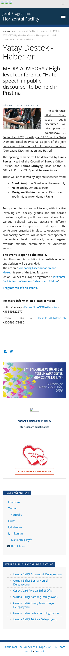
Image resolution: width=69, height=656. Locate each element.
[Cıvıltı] (11, 351)
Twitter (12, 508)
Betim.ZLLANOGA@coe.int (41, 307)
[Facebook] (5, 351)
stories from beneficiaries (34, 427)
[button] (34, 4)
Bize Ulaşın (18, 546)
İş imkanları (15, 533)
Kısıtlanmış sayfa (21, 540)
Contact (39, 651)
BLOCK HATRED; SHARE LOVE (34, 471)
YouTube (16, 514)
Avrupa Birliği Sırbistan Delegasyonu (36, 613)
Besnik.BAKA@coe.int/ (52, 318)
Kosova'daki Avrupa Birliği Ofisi (32, 590)
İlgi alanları (15, 527)
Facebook (14, 502)
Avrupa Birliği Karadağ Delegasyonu (35, 597)
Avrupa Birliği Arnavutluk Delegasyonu (37, 574)
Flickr (11, 521)
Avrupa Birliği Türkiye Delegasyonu (35, 619)
